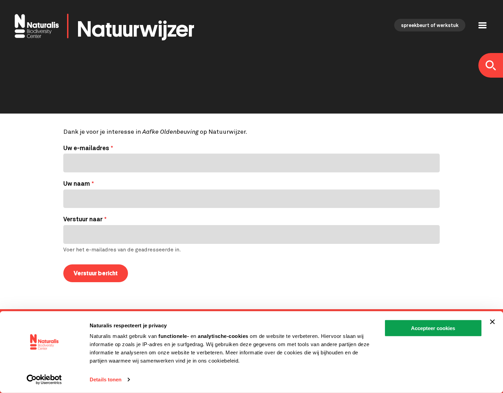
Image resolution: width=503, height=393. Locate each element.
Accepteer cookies (433, 328)
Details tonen (105, 379)
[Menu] (482, 26)
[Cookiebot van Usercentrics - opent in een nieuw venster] (44, 380)
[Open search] (490, 65)
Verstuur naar (83, 220)
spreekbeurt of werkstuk (430, 25)
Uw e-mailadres (86, 148)
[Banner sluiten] (492, 321)
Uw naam (76, 184)
